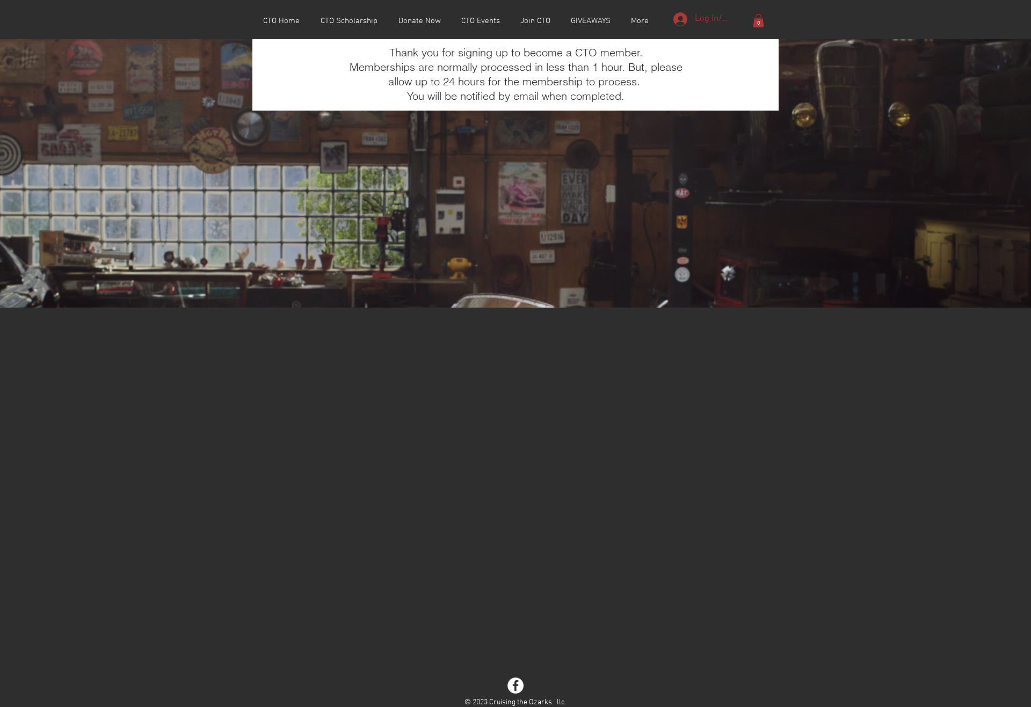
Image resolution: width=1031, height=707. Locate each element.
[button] (758, 20)
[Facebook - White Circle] (515, 685)
